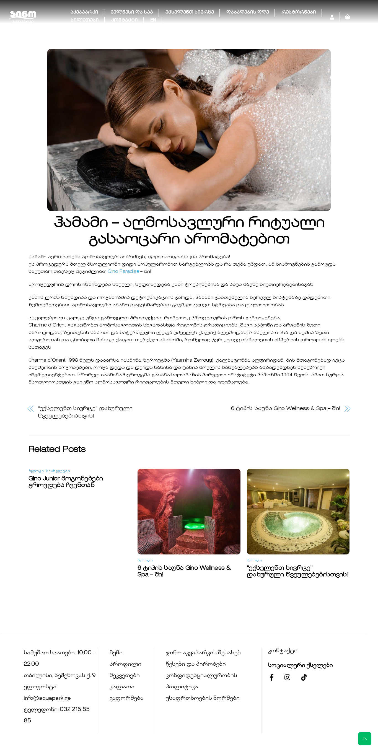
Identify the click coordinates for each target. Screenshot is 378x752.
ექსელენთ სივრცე (189, 12)
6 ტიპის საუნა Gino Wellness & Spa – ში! (285, 408)
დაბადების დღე (247, 12)
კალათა (122, 687)
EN (153, 20)
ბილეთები (85, 20)
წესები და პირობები (196, 664)
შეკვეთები (125, 676)
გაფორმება (127, 698)
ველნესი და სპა (132, 12)
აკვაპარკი (84, 12)
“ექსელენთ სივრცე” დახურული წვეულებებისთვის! (85, 412)
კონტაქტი (124, 20)
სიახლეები (58, 471)
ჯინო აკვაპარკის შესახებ (203, 653)
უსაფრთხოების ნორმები (203, 698)
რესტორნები (298, 12)
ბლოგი (36, 471)
